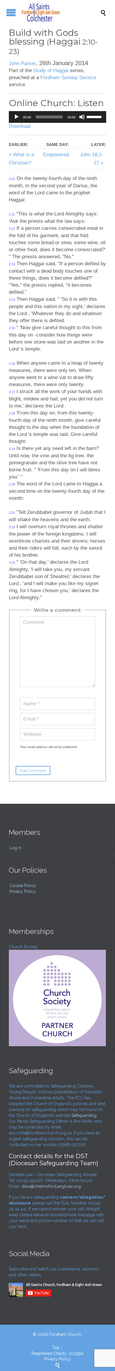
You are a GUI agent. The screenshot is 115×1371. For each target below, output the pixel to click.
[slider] (95, 116)
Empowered (56, 154)
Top (56, 1347)
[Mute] (82, 117)
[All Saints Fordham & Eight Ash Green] (60, 12)
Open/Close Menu (11, 12)
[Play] (16, 117)
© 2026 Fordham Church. (57, 1334)
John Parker (22, 63)
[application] (57, 117)
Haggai (64, 41)
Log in (15, 847)
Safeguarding (83, 1115)
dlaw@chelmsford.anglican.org (51, 1186)
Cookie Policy (22, 885)
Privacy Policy (22, 891)
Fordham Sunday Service (68, 77)
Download (19, 126)
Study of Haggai (50, 70)
